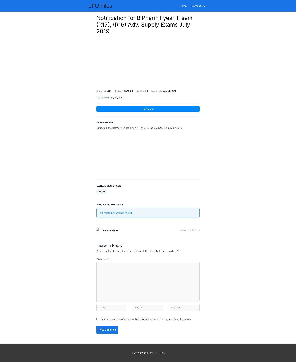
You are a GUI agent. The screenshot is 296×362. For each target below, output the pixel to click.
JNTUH (101, 192)
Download (148, 109)
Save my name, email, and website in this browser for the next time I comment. (147, 319)
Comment (103, 259)
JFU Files (100, 5)
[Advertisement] (148, 62)
